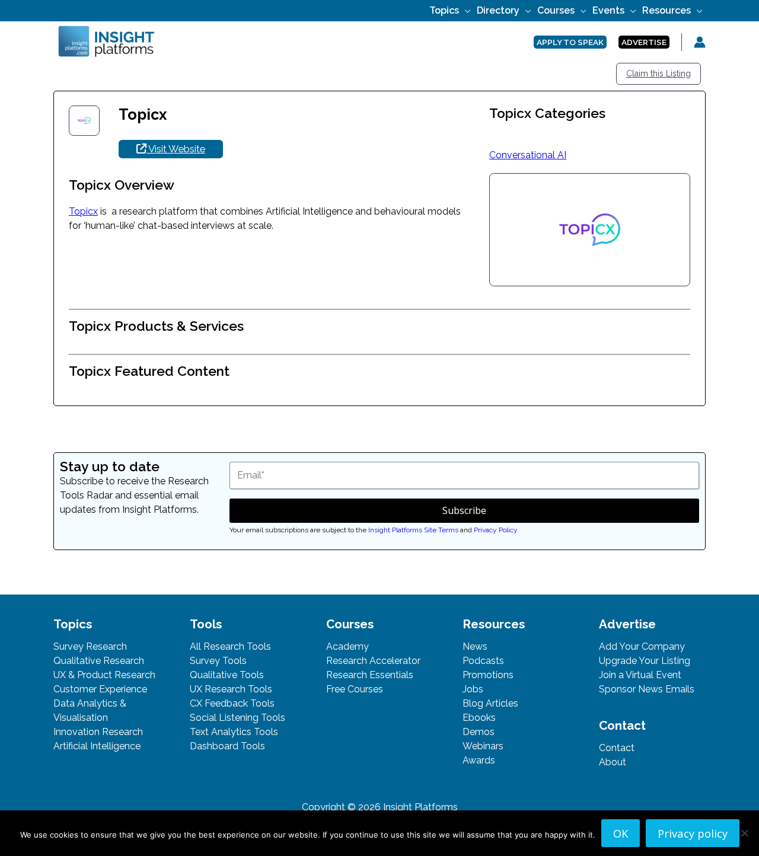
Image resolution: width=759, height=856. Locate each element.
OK (620, 833)
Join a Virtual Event (640, 675)
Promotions (488, 675)
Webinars (483, 746)
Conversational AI (527, 155)
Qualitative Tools (227, 675)
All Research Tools (230, 646)
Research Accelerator (373, 660)
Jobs (473, 689)
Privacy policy (693, 833)
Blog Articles (490, 703)
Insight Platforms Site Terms (413, 530)
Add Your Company (642, 646)
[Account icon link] (700, 42)
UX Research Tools (231, 689)
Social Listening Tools (237, 717)
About (612, 762)
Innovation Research (98, 731)
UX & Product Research (104, 675)
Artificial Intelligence (97, 746)
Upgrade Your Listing (644, 660)
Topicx (83, 211)
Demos (479, 731)
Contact (616, 747)
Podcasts (483, 660)
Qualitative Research (98, 660)
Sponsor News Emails (646, 689)
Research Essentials (369, 675)
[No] (744, 833)
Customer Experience (100, 689)
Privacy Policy (495, 530)
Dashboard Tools (227, 746)
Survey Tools (218, 660)
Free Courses (354, 689)
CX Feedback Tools (232, 703)
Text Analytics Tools (234, 731)
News (475, 646)
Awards (479, 760)
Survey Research (90, 646)
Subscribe (464, 510)
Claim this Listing (658, 73)
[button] (465, 10)
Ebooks (479, 717)
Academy (347, 646)
